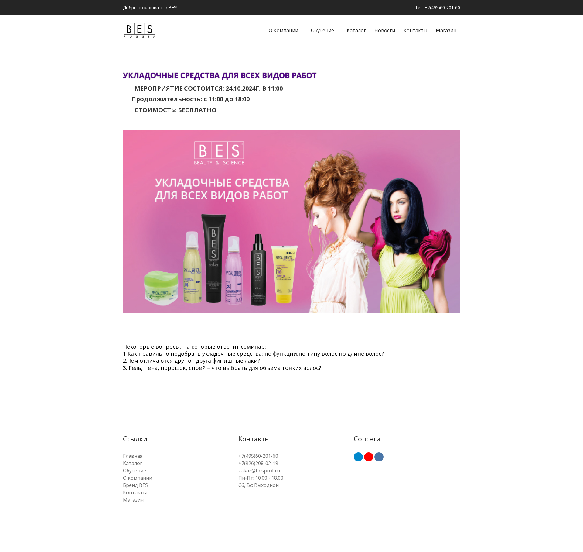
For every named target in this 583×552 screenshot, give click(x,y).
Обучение (322, 30)
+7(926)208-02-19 (258, 463)
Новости (384, 30)
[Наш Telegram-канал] (358, 456)
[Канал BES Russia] (368, 456)
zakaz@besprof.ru (259, 470)
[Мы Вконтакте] (379, 456)
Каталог (356, 30)
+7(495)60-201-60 (258, 456)
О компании (283, 30)
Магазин (446, 30)
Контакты (415, 30)
